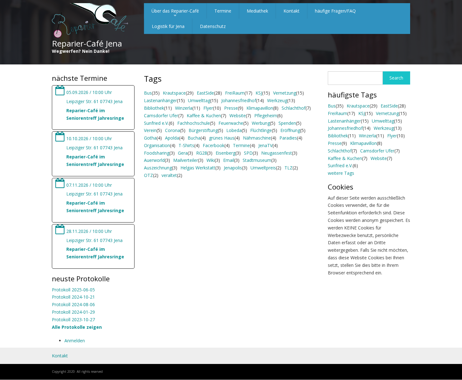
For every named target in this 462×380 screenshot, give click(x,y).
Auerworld (154, 160)
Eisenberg (225, 153)
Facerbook (213, 145)
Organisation (157, 145)
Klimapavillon (259, 108)
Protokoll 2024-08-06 (73, 304)
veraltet (169, 175)
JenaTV (265, 145)
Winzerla (183, 108)
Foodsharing (156, 153)
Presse (231, 108)
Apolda (172, 138)
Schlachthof (293, 108)
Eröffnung (290, 130)
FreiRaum (235, 93)
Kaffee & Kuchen (204, 115)
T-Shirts (186, 145)
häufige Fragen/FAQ (335, 11)
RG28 (201, 153)
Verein (150, 130)
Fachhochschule (193, 123)
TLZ (288, 168)
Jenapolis (233, 168)
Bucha (194, 138)
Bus (148, 93)
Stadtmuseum (257, 160)
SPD (248, 153)
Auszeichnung (158, 168)
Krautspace (174, 93)
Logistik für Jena (168, 26)
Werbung (261, 123)
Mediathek (257, 11)
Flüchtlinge (261, 130)
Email (228, 160)
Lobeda (234, 130)
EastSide (205, 93)
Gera (183, 153)
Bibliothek (154, 108)
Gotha (150, 138)
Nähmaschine (257, 138)
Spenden (287, 123)
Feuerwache (230, 123)
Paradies (288, 138)
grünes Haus (221, 138)
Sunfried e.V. (156, 123)
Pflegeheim (265, 115)
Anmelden (74, 341)
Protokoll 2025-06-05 (73, 290)
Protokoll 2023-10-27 (73, 319)
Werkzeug (277, 100)
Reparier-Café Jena (87, 43)
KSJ (259, 93)
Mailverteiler (185, 160)
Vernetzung (284, 93)
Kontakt (291, 11)
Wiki (210, 160)
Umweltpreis (263, 168)
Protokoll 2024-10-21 (73, 297)
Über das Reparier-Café (175, 13)
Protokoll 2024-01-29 (73, 312)
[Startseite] (90, 21)
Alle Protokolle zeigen (77, 327)
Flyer (208, 108)
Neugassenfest (276, 153)
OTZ (148, 175)
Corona (172, 130)
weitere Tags (341, 173)
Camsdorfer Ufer (161, 115)
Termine (222, 11)
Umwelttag (199, 100)
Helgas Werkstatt (197, 168)
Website (237, 115)
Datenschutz (213, 26)
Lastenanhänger (160, 100)
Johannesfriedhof (238, 100)
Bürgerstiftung (203, 130)
